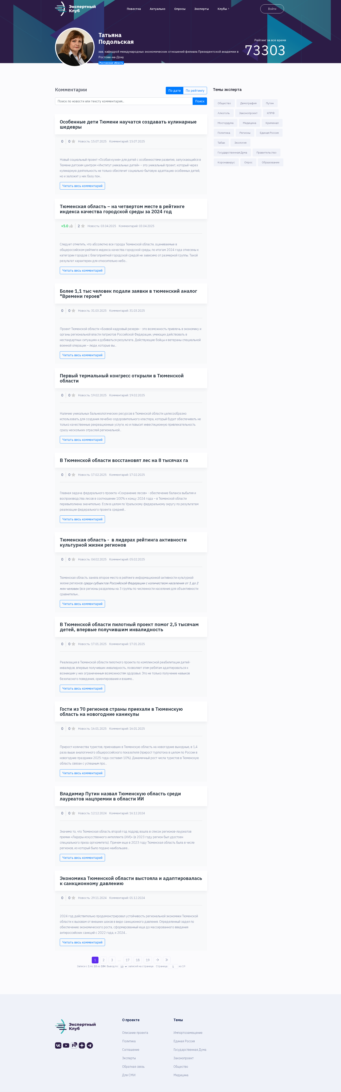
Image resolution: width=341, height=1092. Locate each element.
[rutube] (74, 1045)
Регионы (245, 133)
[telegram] (90, 1045)
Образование (270, 162)
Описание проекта (135, 1033)
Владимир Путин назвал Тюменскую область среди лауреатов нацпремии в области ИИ (120, 796)
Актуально (157, 9)
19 (148, 960)
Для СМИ (129, 1075)
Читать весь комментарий (82, 186)
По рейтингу (195, 91)
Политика (224, 133)
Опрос (248, 162)
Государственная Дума (232, 152)
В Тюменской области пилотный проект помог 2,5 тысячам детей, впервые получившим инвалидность (129, 627)
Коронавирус (226, 162)
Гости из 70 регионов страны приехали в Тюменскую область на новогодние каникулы (121, 711)
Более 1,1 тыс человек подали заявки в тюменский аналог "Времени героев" (128, 293)
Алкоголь (224, 113)
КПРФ (271, 113)
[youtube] (66, 1045)
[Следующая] (157, 960)
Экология (240, 142)
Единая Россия (269, 133)
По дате (174, 91)
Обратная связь (133, 1067)
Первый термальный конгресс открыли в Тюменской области (122, 378)
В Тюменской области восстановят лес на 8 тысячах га (124, 460)
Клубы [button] (222, 9)
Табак (221, 142)
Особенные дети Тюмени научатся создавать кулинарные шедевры (128, 124)
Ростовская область (111, 62)
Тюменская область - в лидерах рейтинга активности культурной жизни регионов (123, 542)
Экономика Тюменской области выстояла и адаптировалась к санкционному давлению (131, 880)
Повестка (134, 9)
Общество (224, 103)
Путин (270, 103)
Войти (272, 9)
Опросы (179, 9)
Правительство (266, 152)
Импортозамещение (187, 1033)
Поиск (199, 101)
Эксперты (201, 9)
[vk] (58, 1045)
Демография (248, 103)
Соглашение (130, 1050)
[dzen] (82, 1045)
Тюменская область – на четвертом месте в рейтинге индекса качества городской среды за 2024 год (122, 209)
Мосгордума (225, 123)
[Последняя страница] (166, 960)
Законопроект (248, 113)
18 (138, 960)
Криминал (272, 123)
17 (128, 960)
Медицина (249, 123)
